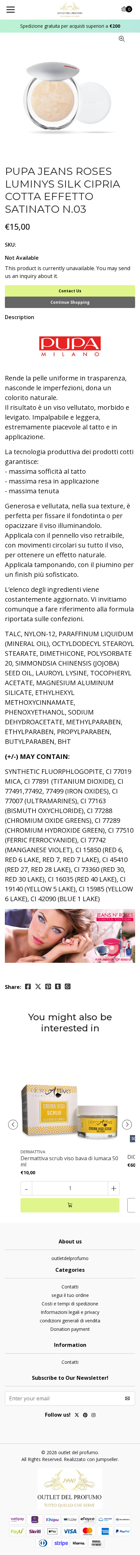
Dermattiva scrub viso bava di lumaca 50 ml (69, 1161)
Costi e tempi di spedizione (70, 1304)
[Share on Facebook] (28, 986)
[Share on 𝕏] (38, 986)
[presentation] (13, 1125)
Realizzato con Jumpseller (91, 1459)
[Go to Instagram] (93, 1415)
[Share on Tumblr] (58, 986)
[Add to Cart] (70, 1205)
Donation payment (70, 1329)
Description (19, 317)
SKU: (10, 244)
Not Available (22, 257)
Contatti (70, 1287)
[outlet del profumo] (70, 10)
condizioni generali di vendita (70, 1320)
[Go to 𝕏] (77, 1415)
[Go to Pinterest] (85, 1415)
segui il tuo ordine (70, 1295)
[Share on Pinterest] (48, 986)
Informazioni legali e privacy (70, 1312)
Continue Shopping (70, 302)
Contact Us (70, 291)
